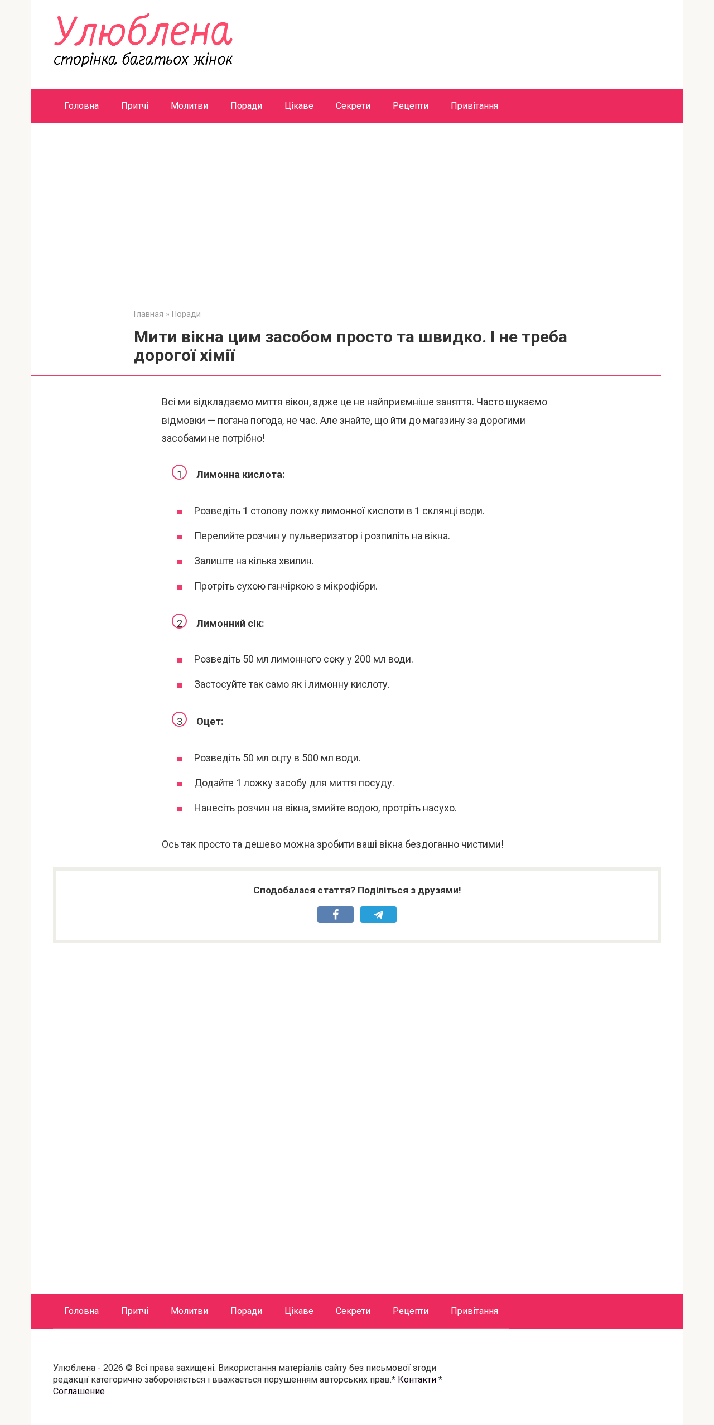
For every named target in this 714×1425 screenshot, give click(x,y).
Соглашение (79, 1391)
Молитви (189, 105)
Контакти (417, 1379)
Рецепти (410, 105)
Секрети (353, 105)
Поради (246, 105)
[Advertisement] (357, 224)
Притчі (134, 105)
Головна (81, 105)
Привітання (474, 105)
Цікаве (298, 105)
